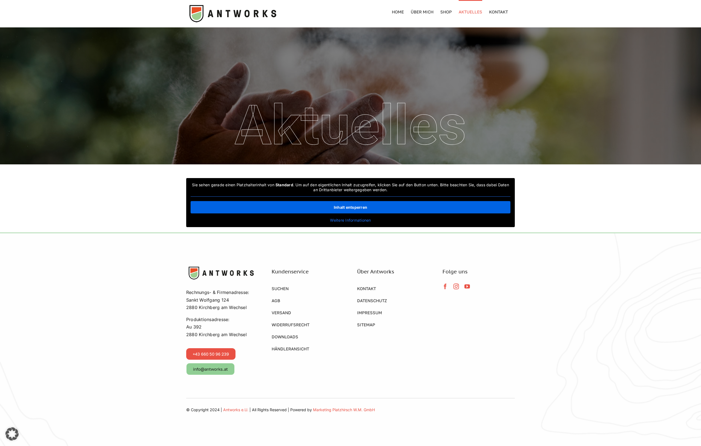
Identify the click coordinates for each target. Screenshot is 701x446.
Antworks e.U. (236, 409)
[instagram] (456, 286)
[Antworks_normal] (220, 268)
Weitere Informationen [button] (350, 220)
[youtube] (467, 286)
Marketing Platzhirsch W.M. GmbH (344, 409)
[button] (12, 434)
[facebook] (445, 286)
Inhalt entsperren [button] (350, 207)
